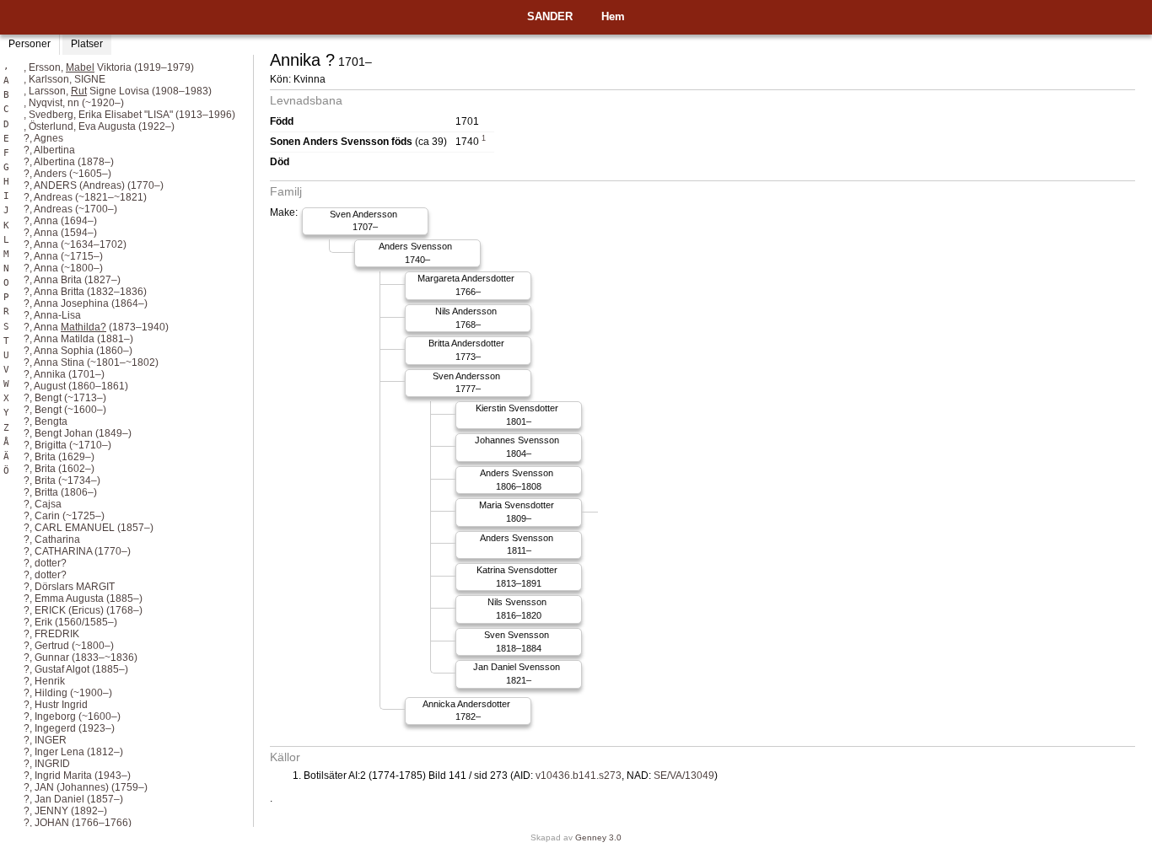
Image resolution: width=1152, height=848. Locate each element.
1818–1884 (516, 641)
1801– (517, 415)
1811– (516, 544)
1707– (363, 221)
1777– (466, 382)
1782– (466, 710)
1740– (415, 253)
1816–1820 (516, 608)
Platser (87, 44)
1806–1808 (516, 479)
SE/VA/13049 (684, 775)
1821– (516, 673)
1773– (466, 350)
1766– (465, 285)
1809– (516, 511)
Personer (29, 44)
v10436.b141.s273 (579, 775)
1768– (466, 318)
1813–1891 (516, 576)
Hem (613, 16)
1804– (517, 447)
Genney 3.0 (598, 837)
